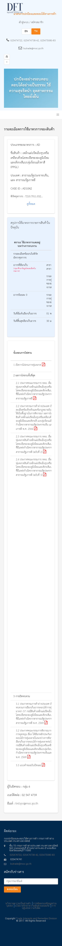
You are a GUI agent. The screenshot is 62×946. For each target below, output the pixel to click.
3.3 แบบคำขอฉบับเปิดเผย (29, 765)
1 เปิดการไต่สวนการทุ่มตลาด (27, 365)
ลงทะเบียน (12, 889)
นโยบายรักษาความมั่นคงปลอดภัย (32, 906)
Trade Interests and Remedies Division (36, 918)
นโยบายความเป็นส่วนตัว (18, 903)
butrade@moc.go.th (33, 48)
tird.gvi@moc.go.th (26, 803)
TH (35, 31)
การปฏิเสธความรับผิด (39, 907)
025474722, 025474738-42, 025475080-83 (33, 40)
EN (26, 31)
